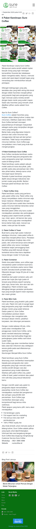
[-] (10, 495)
